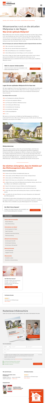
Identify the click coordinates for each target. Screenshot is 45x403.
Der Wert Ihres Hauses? (11, 207)
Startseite (4, 20)
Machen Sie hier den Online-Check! (36, 395)
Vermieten (12, 20)
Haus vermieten (17, 20)
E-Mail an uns (14, 378)
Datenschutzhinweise (18, 359)
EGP (8, 20)
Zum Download (35, 68)
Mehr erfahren (27, 378)
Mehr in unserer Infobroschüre (14, 66)
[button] (41, 5)
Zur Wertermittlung (35, 210)
